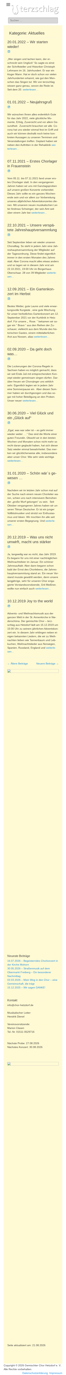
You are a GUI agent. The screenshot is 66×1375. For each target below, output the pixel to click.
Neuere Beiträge (47, 663)
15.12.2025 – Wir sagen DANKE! (26, 987)
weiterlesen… (30, 89)
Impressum (55, 1373)
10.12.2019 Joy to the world (30, 601)
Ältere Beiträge (17, 663)
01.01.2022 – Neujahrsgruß (29, 102)
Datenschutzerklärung (35, 1373)
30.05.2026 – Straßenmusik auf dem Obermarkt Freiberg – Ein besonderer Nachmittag (29, 972)
